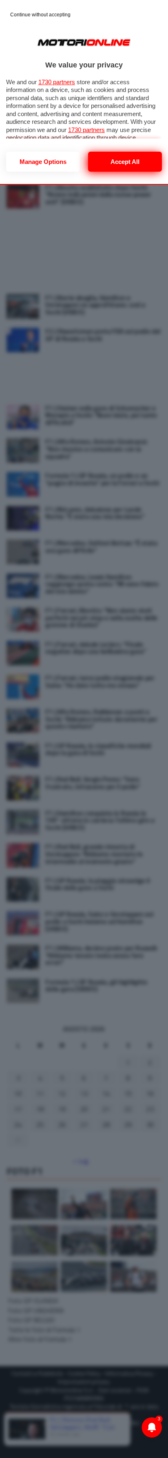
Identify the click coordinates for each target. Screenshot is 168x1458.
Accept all (125, 161)
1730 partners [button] (56, 81)
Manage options (43, 161)
